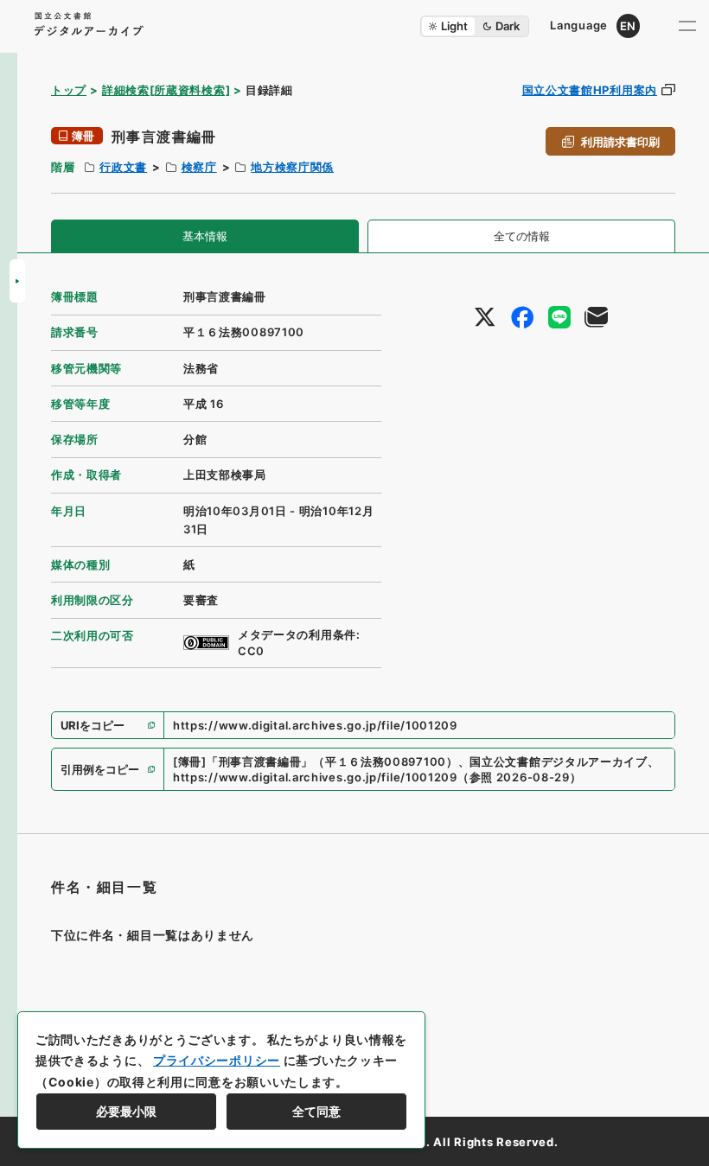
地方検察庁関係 (292, 167)
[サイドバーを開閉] (17, 281)
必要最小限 (126, 1111)
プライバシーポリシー (216, 1060)
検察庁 (199, 167)
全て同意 (316, 1111)
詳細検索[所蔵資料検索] (166, 90)
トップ (68, 90)
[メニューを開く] (687, 26)
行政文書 (123, 167)
